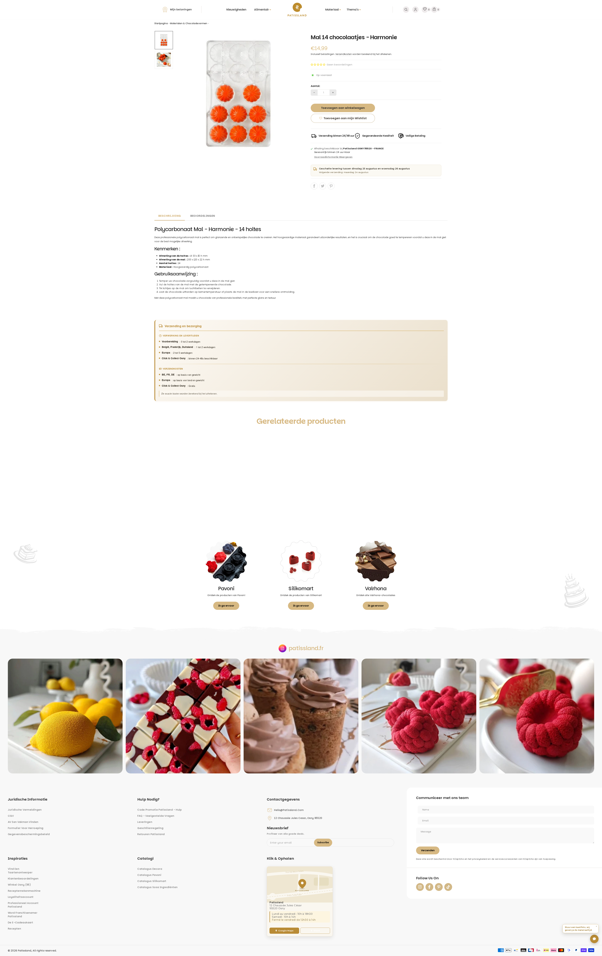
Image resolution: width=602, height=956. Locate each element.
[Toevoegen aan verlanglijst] (160, 435)
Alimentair (261, 9)
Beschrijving (169, 216)
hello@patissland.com (289, 810)
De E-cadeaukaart (20, 922)
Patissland (24, 950)
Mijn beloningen (181, 9)
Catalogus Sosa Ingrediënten (157, 887)
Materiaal (332, 9)
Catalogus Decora (149, 869)
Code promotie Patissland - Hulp (159, 810)
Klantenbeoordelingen (23, 878)
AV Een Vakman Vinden (23, 822)
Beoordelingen (202, 216)
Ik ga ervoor (226, 605)
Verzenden (428, 850)
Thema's (353, 9)
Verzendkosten (343, 54)
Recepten (14, 928)
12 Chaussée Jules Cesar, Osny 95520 (298, 818)
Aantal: (315, 86)
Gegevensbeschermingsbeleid (29, 834)
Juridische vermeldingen (25, 810)
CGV (11, 816)
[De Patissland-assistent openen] (594, 939)
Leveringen (144, 822)
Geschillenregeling (150, 828)
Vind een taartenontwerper (20, 870)
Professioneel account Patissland (23, 904)
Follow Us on (427, 878)
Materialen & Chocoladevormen (188, 23)
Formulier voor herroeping (25, 828)
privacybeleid (479, 859)
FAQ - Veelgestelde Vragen (155, 816)
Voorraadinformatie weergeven (333, 157)
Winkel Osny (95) (19, 885)
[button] (318, 64)
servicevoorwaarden (506, 859)
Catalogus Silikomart (151, 881)
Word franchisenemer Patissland (22, 914)
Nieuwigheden (236, 9)
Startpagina (161, 23)
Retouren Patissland (151, 834)
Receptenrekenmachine (24, 891)
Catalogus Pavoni (149, 875)
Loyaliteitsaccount (21, 897)
